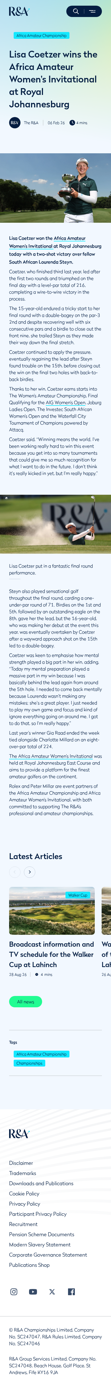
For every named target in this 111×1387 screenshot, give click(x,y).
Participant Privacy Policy (38, 1214)
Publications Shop (29, 1265)
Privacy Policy (24, 1204)
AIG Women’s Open (65, 402)
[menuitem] (19, 11)
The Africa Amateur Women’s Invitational (51, 756)
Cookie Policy (24, 1194)
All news (25, 1001)
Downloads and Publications (41, 1183)
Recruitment (23, 1224)
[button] (76, 11)
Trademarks (22, 1173)
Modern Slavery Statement (40, 1245)
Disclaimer (21, 1163)
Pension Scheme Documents (41, 1234)
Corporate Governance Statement (48, 1255)
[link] (25, 1001)
